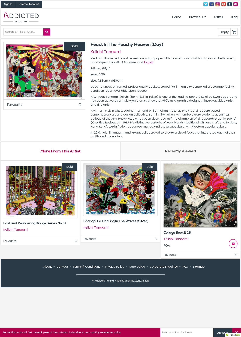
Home (176, 17)
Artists (218, 17)
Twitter (205, 4)
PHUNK (148, 62)
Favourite (44, 105)
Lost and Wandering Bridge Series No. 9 (34, 223)
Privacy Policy (114, 266)
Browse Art (197, 17)
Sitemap (199, 266)
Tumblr (229, 4)
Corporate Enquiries (164, 266)
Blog (234, 17)
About (47, 266)
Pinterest (223, 4)
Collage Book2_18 (177, 232)
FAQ (185, 266)
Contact (235, 4)
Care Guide (137, 266)
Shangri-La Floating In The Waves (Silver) (115, 221)
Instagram (217, 4)
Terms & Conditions (86, 266)
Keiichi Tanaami (106, 52)
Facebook (211, 4)
